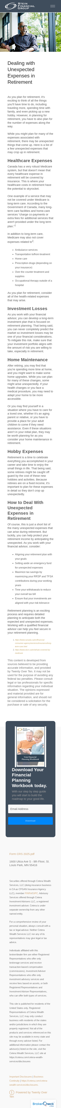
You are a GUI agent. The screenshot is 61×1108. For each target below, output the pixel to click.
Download (30, 821)
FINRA (28, 893)
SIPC (35, 893)
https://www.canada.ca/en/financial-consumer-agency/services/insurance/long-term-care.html (33, 643)
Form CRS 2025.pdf (21, 854)
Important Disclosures (20, 1076)
